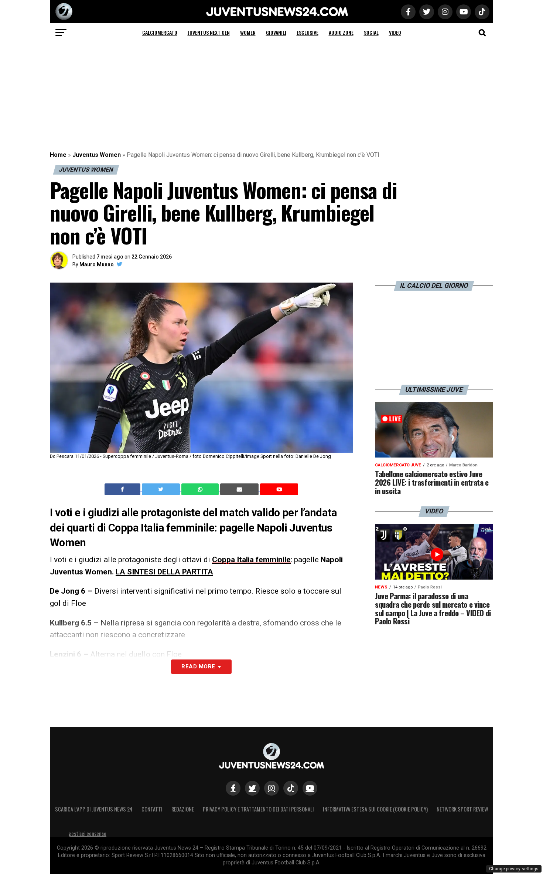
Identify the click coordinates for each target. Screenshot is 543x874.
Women (248, 32)
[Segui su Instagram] (271, 788)
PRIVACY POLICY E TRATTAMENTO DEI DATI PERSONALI (258, 809)
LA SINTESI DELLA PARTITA (164, 571)
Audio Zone (341, 32)
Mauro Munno (96, 264)
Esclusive (307, 32)
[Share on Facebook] (123, 489)
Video (395, 32)
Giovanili (276, 32)
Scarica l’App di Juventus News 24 (94, 809)
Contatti (152, 809)
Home (58, 154)
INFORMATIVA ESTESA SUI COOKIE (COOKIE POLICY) (375, 809)
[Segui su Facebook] (233, 788)
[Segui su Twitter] (252, 788)
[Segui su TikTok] (290, 788)
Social (371, 32)
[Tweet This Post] (161, 489)
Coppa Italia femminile (251, 559)
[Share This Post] (201, 489)
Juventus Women (96, 154)
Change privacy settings (514, 868)
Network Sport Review (462, 809)
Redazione (182, 809)
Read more (198, 666)
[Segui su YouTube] (310, 788)
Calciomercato (159, 32)
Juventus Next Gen (209, 32)
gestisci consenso (87, 833)
